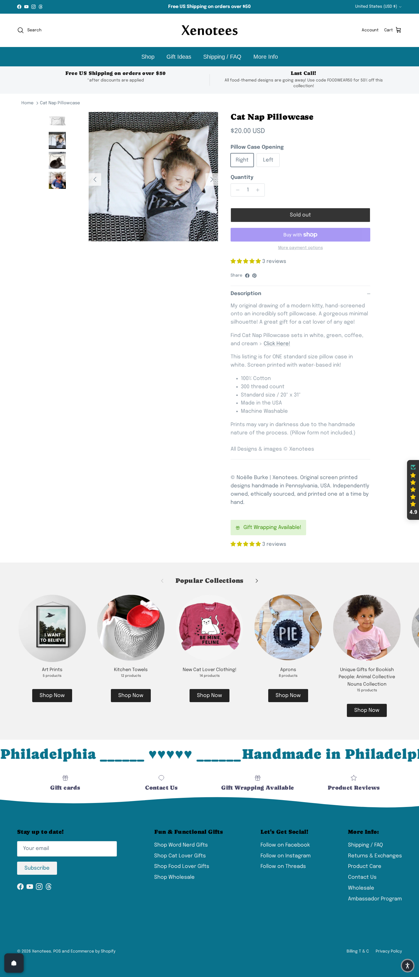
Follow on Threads (283, 866)
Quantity (242, 177)
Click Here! (277, 343)
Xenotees (41, 951)
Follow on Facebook (285, 845)
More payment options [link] (300, 248)
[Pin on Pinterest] (254, 275)
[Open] (14, 963)
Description (246, 293)
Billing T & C (358, 951)
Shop (147, 57)
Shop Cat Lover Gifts (180, 856)
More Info (265, 57)
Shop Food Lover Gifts (181, 866)
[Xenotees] (209, 30)
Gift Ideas (178, 57)
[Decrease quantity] (236, 190)
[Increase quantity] (259, 190)
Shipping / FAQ (222, 57)
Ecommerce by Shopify (93, 951)
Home (27, 103)
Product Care (364, 866)
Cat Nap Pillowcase (60, 103)
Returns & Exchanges (375, 856)
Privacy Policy (389, 951)
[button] (413, 490)
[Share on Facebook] (247, 275)
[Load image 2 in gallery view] (153, 176)
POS (57, 951)
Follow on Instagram (286, 856)
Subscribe (37, 868)
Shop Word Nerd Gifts (181, 845)
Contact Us (362, 877)
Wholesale (361, 888)
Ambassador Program (375, 899)
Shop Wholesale (174, 877)
